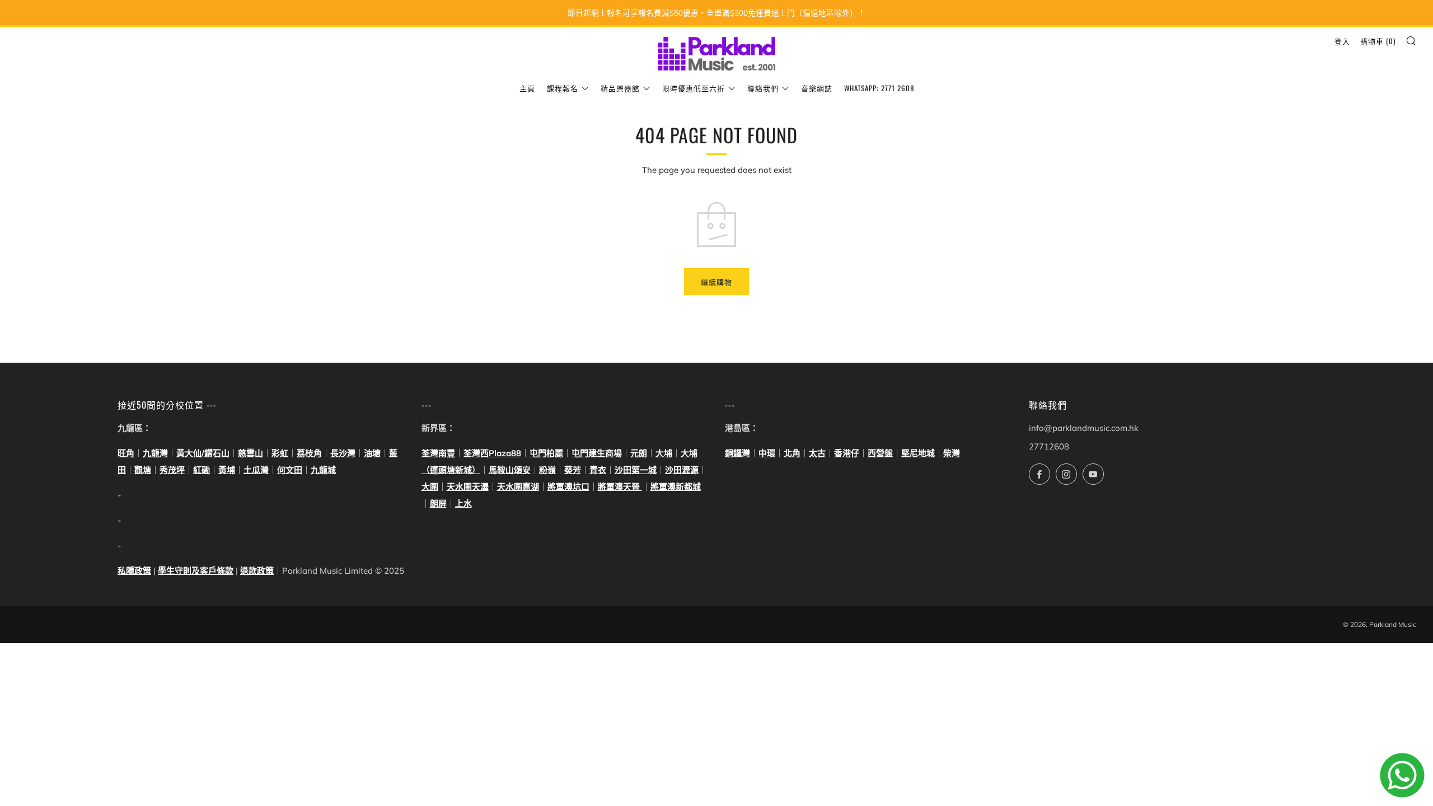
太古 (817, 453)
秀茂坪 (172, 470)
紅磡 (201, 470)
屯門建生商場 (597, 453)
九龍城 (323, 470)
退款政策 (257, 570)
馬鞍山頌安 (510, 470)
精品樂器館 (620, 87)
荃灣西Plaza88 (492, 453)
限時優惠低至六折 (693, 87)
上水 (463, 503)
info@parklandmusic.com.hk (1084, 428)
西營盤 (880, 453)
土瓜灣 (256, 470)
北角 (792, 453)
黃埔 (226, 470)
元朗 (638, 453)
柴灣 (951, 453)
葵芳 (572, 470)
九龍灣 (155, 453)
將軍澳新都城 (675, 486)
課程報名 (562, 87)
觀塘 (142, 470)
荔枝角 (309, 453)
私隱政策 (134, 570)
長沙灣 (342, 453)
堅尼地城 (918, 453)
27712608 (1049, 446)
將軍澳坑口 (568, 486)
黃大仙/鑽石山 (203, 453)
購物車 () (1377, 40)
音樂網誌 (816, 87)
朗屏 (438, 503)
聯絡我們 (763, 87)
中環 (766, 453)
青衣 (597, 470)
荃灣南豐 (438, 453)
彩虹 (279, 453)
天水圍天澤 (468, 486)
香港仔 (846, 453)
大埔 (663, 453)
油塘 (372, 453)
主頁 (527, 87)
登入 (1342, 40)
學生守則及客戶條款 (195, 570)
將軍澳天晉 (620, 486)
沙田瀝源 (682, 470)
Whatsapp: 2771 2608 (879, 87)
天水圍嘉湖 (518, 486)
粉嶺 (547, 470)
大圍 (430, 486)
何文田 (289, 470)
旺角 (126, 453)
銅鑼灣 (737, 453)
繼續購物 (716, 281)
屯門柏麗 (546, 453)
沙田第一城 (636, 470)
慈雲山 (250, 453)
